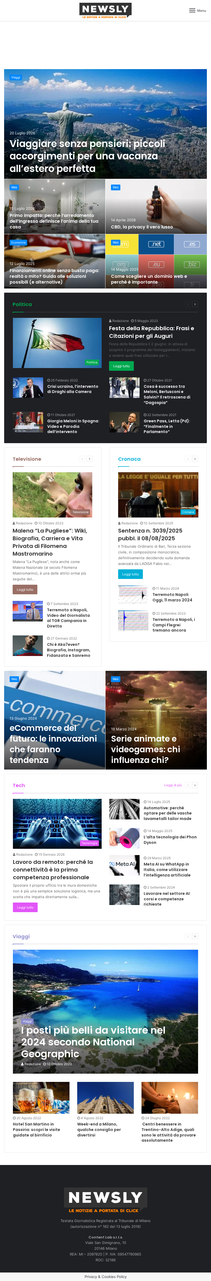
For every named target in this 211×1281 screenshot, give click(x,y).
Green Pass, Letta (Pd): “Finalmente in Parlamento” (167, 426)
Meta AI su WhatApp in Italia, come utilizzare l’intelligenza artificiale (167, 869)
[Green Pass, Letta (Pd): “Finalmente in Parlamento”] (124, 422)
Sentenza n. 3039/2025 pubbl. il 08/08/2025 (150, 534)
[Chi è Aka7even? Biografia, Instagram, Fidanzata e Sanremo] (28, 645)
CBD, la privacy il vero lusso (142, 227)
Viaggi (15, 77)
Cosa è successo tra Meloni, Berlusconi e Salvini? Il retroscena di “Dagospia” (167, 394)
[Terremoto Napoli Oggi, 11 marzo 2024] (133, 595)
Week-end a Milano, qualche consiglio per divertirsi (99, 1129)
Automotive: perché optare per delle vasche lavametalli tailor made (168, 813)
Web (14, 187)
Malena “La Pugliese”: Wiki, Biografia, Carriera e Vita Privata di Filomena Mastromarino (50, 542)
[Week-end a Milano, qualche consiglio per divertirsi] (105, 1098)
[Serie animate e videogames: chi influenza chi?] (156, 720)
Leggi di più (173, 785)
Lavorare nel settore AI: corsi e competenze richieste (167, 899)
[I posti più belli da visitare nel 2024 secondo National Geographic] (105, 1012)
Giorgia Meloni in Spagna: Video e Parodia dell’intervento (73, 426)
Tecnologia (150, 785)
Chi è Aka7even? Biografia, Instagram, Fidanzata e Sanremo (68, 650)
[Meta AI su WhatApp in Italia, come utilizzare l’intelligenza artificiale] (124, 865)
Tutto (160, 304)
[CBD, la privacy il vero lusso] (156, 206)
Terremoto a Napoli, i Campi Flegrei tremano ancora (173, 625)
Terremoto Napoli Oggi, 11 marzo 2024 (172, 597)
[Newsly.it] (105, 10)
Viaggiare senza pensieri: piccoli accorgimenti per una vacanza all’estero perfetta (87, 156)
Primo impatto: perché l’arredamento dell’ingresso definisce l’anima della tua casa (54, 221)
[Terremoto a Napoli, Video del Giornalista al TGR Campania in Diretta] (28, 611)
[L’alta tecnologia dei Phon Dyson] (124, 838)
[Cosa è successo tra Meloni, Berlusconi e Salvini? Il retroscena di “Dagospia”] (124, 387)
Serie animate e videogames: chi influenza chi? (145, 749)
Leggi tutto (121, 366)
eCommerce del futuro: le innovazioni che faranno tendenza (53, 744)
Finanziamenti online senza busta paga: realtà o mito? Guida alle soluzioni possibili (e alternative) (54, 276)
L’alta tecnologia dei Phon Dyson (170, 839)
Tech (19, 785)
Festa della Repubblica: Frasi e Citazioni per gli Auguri (151, 332)
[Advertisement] (105, 44)
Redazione (120, 321)
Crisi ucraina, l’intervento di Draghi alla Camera (72, 389)
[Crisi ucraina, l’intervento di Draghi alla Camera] (28, 387)
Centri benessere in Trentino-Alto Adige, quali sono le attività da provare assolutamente (168, 1132)
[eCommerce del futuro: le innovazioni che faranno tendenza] (54, 720)
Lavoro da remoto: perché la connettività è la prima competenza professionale (53, 869)
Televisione (27, 459)
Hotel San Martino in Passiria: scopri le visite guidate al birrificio (36, 1129)
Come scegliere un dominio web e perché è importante (149, 279)
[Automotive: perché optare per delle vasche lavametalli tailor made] (124, 809)
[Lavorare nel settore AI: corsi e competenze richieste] (124, 894)
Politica (22, 304)
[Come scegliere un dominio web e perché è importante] (156, 261)
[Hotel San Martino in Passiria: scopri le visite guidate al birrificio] (41, 1098)
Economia (18, 242)
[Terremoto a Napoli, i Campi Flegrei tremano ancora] (133, 620)
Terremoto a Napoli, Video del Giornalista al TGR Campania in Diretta (68, 618)
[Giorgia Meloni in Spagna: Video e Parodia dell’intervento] (28, 422)
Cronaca (129, 459)
